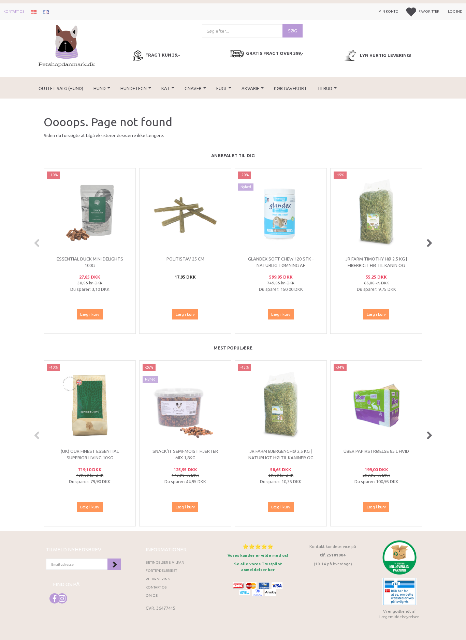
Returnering (158, 579)
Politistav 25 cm (185, 258)
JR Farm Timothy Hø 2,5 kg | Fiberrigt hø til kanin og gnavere (376, 265)
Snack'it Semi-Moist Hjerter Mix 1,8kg (185, 454)
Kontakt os (13, 11)
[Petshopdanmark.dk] (67, 45)
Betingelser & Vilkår (165, 562)
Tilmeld (114, 564)
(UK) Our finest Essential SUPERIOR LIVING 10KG (90, 454)
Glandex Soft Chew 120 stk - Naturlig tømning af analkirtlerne (281, 265)
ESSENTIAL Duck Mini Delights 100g (90, 262)
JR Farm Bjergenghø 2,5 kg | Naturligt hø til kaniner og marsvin (281, 457)
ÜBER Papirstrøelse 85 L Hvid (376, 451)
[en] (46, 11)
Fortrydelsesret (161, 570)
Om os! (152, 595)
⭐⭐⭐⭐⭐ (258, 546)
